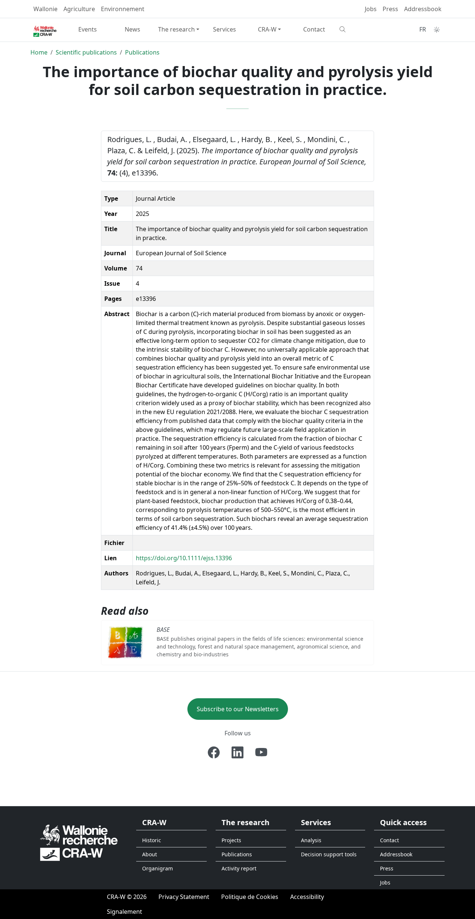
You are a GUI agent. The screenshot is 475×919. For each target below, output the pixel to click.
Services (224, 29)
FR (422, 29)
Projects (231, 840)
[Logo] (78, 842)
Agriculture (79, 9)
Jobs (371, 9)
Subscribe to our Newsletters (238, 709)
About (149, 854)
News (132, 29)
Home (39, 52)
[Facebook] (214, 752)
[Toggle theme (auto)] (437, 29)
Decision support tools (329, 854)
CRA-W (267, 29)
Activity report (239, 868)
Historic (151, 840)
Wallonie (45, 9)
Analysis (311, 840)
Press (390, 9)
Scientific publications (86, 52)
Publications (142, 52)
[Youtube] (261, 752)
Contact (314, 29)
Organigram (157, 868)
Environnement (122, 9)
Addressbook (423, 9)
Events (87, 29)
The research (176, 29)
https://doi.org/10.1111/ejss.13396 (184, 558)
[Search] (359, 29)
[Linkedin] (237, 752)
